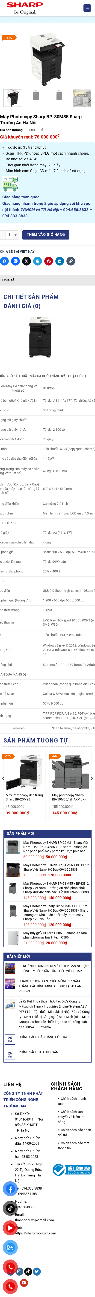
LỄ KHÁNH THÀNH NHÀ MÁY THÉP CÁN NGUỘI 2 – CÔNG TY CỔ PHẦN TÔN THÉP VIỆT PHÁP (54, 968)
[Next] (84, 59)
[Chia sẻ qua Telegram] (37, 261)
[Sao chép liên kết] (70, 261)
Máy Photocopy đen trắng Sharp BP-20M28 (24, 797)
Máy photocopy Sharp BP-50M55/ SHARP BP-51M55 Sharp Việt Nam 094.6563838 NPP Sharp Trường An (70, 797)
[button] (87, 8)
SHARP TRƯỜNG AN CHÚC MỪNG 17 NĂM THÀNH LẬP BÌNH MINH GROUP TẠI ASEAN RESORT (50, 986)
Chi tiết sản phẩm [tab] (31, 297)
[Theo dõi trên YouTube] (24, 1283)
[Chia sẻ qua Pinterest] (48, 261)
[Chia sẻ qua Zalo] (15, 261)
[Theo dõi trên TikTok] (28, 1272)
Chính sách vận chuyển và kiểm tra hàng (71, 1117)
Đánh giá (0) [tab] (22, 306)
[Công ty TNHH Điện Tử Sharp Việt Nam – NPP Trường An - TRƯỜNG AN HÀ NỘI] (41, 8)
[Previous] (11, 59)
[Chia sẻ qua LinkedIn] (59, 261)
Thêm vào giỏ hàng (46, 235)
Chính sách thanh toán (72, 1101)
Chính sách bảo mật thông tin (73, 1145)
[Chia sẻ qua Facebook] (4, 261)
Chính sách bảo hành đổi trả (74, 1132)
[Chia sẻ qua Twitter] (26, 261)
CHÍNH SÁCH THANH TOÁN (38, 1052)
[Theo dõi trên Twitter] (37, 1272)
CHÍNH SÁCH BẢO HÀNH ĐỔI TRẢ (43, 1037)
